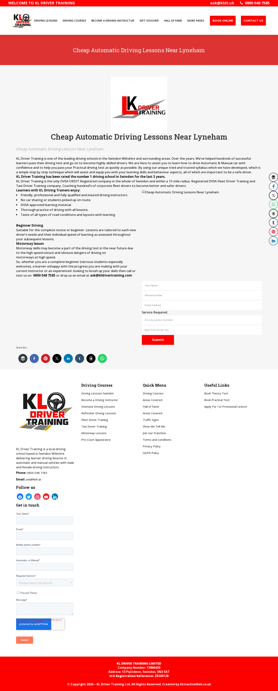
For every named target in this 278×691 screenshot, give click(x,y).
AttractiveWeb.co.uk (195, 684)
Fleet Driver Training (94, 420)
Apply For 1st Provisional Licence (225, 406)
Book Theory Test (216, 393)
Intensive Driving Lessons (98, 406)
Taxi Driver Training (94, 426)
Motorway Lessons (93, 433)
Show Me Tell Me (154, 426)
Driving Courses (153, 393)
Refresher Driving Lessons (98, 413)
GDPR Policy (151, 453)
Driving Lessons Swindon (97, 393)
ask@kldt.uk (222, 2)
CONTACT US (253, 20)
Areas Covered (152, 400)
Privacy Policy (152, 446)
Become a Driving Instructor (99, 400)
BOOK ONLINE (223, 20)
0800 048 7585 (256, 2)
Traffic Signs (151, 420)
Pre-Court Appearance (96, 439)
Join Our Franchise (154, 433)
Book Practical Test (217, 400)
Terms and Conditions (157, 439)
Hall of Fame (151, 406)
